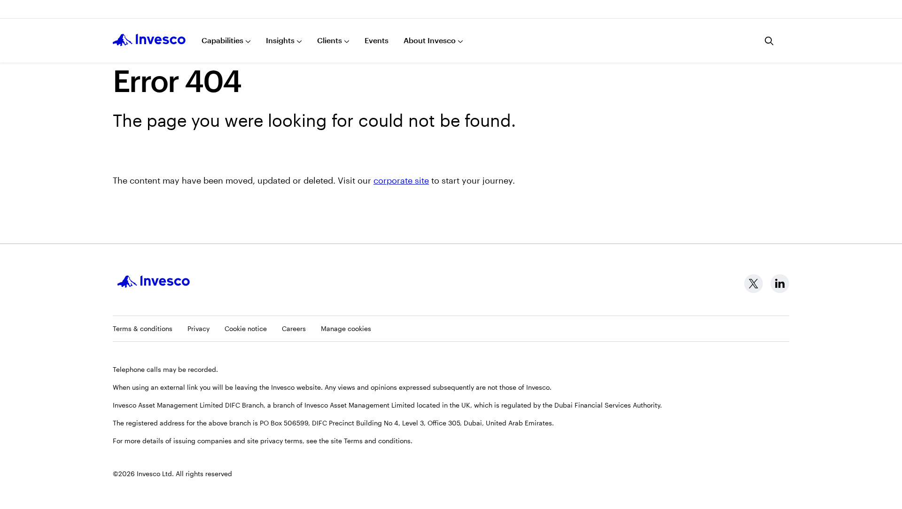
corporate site (401, 180)
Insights (280, 40)
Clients (329, 40)
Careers (294, 328)
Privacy (198, 328)
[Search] (769, 41)
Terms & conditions (142, 328)
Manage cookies (346, 328)
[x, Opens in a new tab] (753, 283)
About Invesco (430, 40)
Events (377, 40)
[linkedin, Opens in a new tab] (779, 283)
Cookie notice (246, 328)
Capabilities (222, 40)
